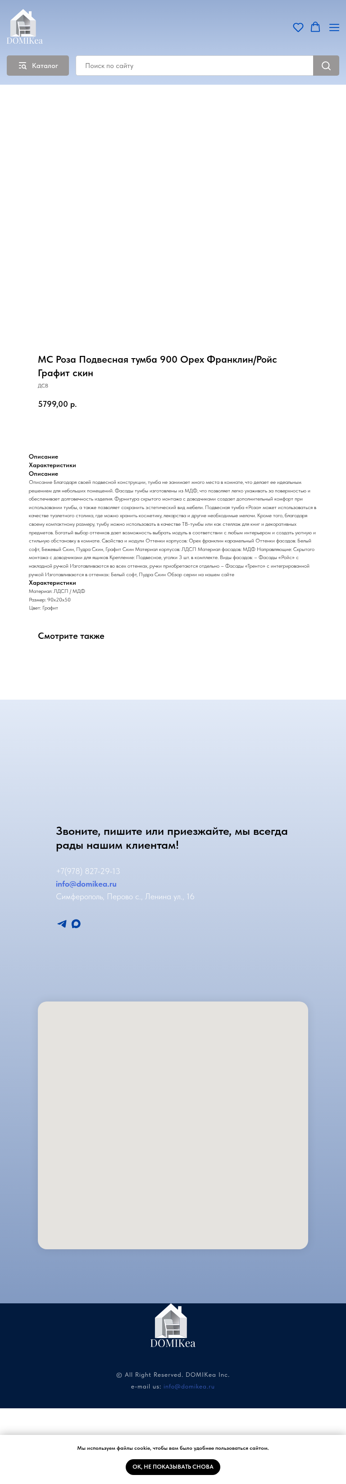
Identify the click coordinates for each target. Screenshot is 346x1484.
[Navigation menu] (334, 27)
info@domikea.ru (189, 1386)
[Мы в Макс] (76, 923)
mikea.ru (101, 883)
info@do (71, 883)
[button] (298, 27)
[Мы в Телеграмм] (62, 923)
